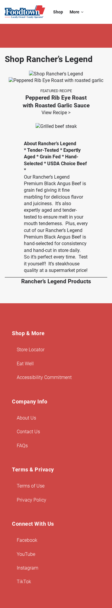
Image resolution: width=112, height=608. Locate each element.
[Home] (25, 11)
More (74, 12)
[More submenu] (82, 12)
